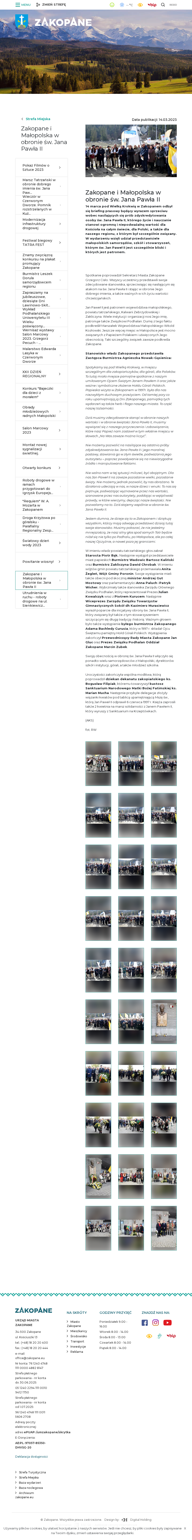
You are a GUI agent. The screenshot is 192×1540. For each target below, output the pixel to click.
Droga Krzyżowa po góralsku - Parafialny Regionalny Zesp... (38, 524)
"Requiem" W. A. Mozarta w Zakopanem (35, 505)
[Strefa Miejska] (53, 21)
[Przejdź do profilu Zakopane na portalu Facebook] (145, 1325)
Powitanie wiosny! (38, 562)
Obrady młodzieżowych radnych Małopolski (38, 411)
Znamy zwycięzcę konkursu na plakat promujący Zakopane (38, 261)
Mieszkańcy (78, 1331)
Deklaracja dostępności (31, 1456)
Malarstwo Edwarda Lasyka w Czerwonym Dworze (39, 355)
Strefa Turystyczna (32, 1472)
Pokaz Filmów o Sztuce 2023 (35, 167)
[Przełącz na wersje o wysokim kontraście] (149, 1337)
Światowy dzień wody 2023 (35, 543)
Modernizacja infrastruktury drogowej (34, 223)
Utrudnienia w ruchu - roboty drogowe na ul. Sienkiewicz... (34, 599)
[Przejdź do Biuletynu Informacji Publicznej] (153, 4)
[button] (24, 5)
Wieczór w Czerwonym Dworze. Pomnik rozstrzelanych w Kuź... (37, 205)
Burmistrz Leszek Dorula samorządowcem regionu (37, 280)
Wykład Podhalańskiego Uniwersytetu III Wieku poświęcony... (36, 317)
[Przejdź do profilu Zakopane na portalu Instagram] (155, 1325)
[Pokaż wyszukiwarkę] (163, 5)
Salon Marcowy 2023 (35, 430)
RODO (173, 4)
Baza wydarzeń (30, 1482)
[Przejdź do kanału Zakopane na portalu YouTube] (167, 1325)
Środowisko (78, 1336)
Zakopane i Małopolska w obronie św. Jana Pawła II (37, 580)
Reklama (76, 1351)
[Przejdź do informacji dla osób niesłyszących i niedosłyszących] (159, 1337)
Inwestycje (78, 1346)
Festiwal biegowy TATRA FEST (37, 242)
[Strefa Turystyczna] (33, 1310)
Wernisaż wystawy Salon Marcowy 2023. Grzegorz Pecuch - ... (38, 336)
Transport (77, 1341)
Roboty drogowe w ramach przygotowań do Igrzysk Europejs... (38, 486)
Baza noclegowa (31, 1488)
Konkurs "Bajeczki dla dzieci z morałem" (37, 392)
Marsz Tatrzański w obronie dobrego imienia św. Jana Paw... (39, 186)
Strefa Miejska (38, 119)
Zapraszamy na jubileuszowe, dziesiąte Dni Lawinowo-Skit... (36, 299)
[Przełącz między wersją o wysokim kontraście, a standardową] (140, 5)
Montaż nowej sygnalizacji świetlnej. (34, 449)
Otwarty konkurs (36, 468)
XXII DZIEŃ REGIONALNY (34, 374)
